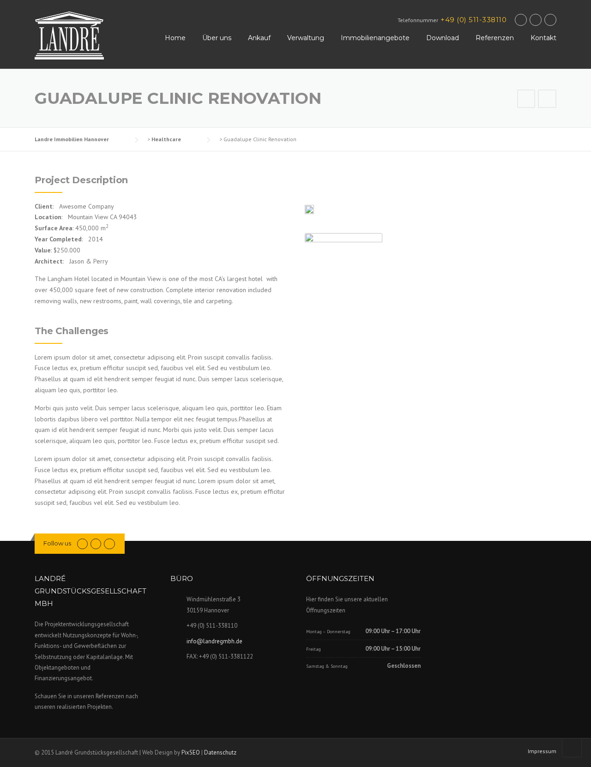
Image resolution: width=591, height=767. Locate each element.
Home (175, 38)
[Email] (550, 19)
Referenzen (495, 38)
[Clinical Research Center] (547, 100)
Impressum (542, 751)
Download (442, 38)
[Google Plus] (536, 19)
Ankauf (259, 38)
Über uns (216, 38)
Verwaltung (305, 38)
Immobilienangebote (375, 38)
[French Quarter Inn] (526, 100)
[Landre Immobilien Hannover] (69, 35)
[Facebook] (521, 19)
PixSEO (190, 752)
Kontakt (543, 38)
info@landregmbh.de (214, 641)
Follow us (57, 543)
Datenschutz (220, 752)
